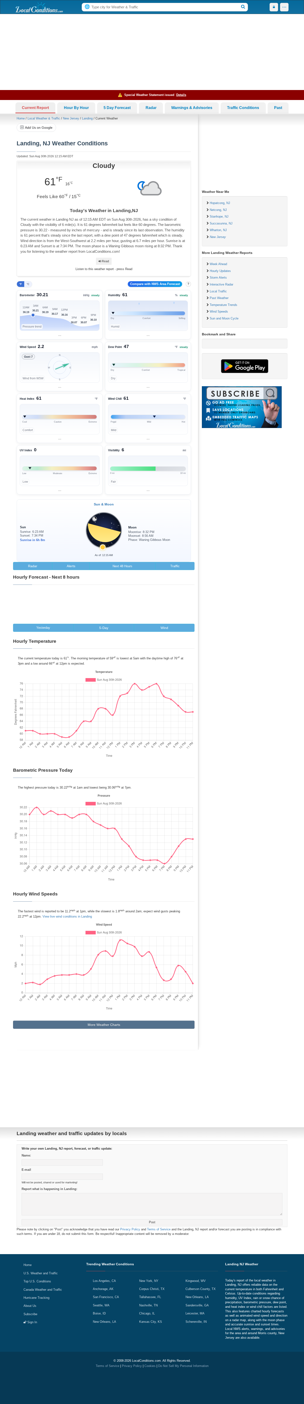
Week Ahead (218, 264)
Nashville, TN (148, 1305)
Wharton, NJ (218, 230)
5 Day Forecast (117, 108)
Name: (26, 1155)
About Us (30, 1306)
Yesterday (43, 627)
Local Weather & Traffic (44, 118)
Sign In (31, 1322)
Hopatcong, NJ (220, 203)
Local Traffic (218, 291)
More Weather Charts (104, 1025)
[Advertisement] (152, 52)
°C (28, 284)
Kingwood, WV (195, 1281)
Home (21, 118)
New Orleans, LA (104, 1321)
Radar (151, 108)
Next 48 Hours (122, 566)
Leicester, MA (194, 1313)
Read (105, 261)
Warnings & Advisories (191, 108)
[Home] (39, 7)
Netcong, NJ (218, 210)
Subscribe (30, 1314)
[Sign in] (274, 7)
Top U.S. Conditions (37, 1281)
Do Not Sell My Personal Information (183, 1366)
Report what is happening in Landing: (49, 1189)
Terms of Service (159, 1229)
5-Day (103, 628)
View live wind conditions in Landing (67, 916)
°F (20, 284)
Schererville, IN (196, 1321)
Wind (164, 628)
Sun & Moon (104, 504)
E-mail (26, 1169)
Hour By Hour (76, 108)
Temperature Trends (223, 305)
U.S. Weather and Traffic (41, 1273)
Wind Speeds (219, 311)
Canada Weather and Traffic (43, 1289)
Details (181, 95)
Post (152, 1222)
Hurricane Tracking (36, 1297)
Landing (87, 118)
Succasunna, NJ (221, 223)
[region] (60, 314)
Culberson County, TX (200, 1289)
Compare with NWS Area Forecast (155, 284)
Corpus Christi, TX (152, 1289)
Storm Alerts (218, 277)
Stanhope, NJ (219, 216)
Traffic (175, 566)
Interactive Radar (221, 284)
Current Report (35, 108)
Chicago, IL (147, 1313)
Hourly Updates (220, 271)
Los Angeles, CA (104, 1281)
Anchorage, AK (103, 1289)
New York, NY (148, 1281)
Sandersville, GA (197, 1305)
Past (278, 108)
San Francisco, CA (106, 1297)
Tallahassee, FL (150, 1297)
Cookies (150, 1366)
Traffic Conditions (243, 108)
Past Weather (219, 298)
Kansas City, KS (150, 1321)
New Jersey (71, 118)
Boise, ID (99, 1313)
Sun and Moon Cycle (224, 318)
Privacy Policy (130, 1229)
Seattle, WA (101, 1305)
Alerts (71, 566)
